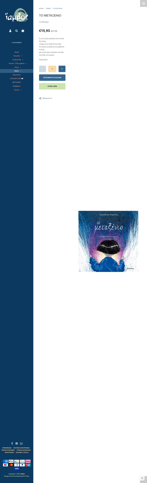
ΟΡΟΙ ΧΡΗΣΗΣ (9, 452)
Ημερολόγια (17, 75)
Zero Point (26, 476)
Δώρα (17, 67)
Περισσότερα (43, 59)
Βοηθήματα (16, 86)
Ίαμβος (22, 474)
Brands (16, 90)
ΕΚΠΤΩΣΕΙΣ (16, 82)
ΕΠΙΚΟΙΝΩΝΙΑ (7, 448)
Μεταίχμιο (45, 22)
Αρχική (16, 52)
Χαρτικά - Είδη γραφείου (17, 63)
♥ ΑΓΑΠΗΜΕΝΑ (17, 43)
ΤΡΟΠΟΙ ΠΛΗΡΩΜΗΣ (8, 450)
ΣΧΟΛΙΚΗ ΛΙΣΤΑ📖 (16, 78)
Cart (23, 31)
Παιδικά (48, 8)
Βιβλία (16, 71)
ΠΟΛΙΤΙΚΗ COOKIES (22, 452)
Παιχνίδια (17, 56)
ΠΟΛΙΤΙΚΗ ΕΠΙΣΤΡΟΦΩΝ (21, 448)
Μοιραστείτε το (47, 98)
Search (17, 31)
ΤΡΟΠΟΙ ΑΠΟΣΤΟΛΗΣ (24, 450)
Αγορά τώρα (52, 86)
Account (10, 31)
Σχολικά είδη (17, 60)
